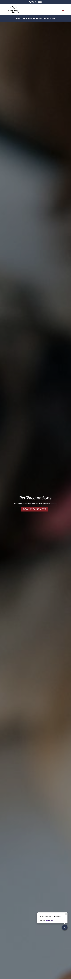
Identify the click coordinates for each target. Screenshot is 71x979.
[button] (64, 927)
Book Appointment (34, 509)
